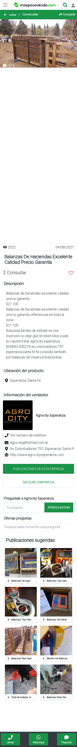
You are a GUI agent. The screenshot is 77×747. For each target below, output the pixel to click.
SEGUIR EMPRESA (38, 482)
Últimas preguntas (18, 518)
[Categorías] (5, 5)
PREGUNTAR (59, 507)
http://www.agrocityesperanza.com (37, 454)
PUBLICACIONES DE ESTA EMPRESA (38, 469)
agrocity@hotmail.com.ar (29, 442)
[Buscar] (65, 5)
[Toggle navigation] (73, 5)
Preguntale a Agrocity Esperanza (29, 498)
